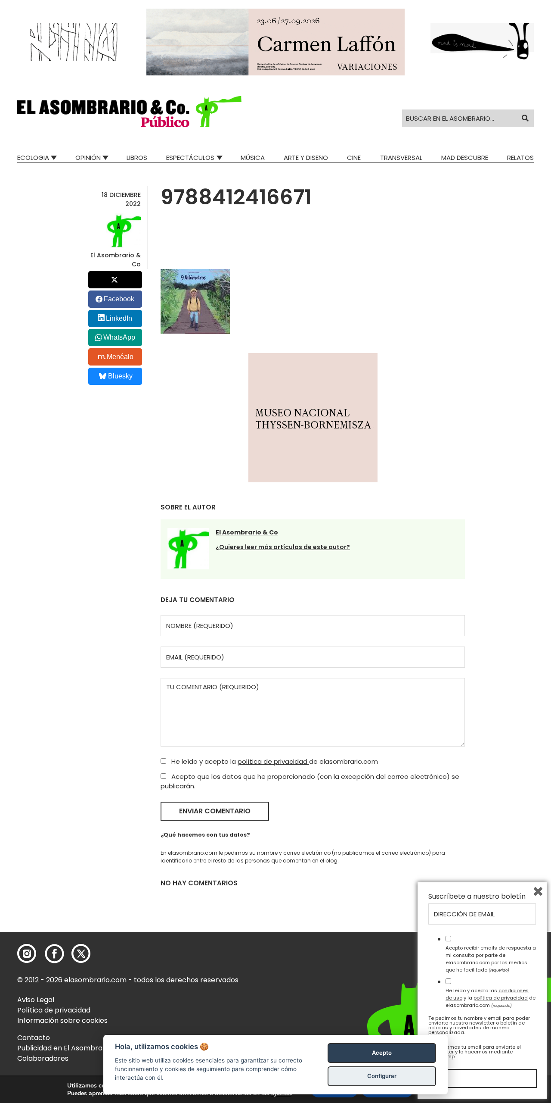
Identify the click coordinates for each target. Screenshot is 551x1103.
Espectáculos (190, 157)
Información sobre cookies (62, 1020)
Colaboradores (42, 1058)
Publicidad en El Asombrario (64, 1048)
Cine (354, 157)
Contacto (33, 1038)
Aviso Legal (35, 1000)
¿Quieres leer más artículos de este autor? (283, 547)
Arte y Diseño (306, 157)
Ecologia (33, 157)
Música (253, 157)
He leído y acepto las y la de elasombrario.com (491, 998)
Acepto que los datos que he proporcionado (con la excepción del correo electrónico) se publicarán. (310, 781)
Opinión (88, 157)
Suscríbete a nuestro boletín (477, 896)
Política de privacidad (53, 1010)
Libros (137, 157)
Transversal (401, 157)
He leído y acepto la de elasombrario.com (274, 761)
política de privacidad (273, 761)
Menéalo (120, 356)
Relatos (520, 157)
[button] (129, 111)
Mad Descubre (464, 157)
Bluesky (120, 376)
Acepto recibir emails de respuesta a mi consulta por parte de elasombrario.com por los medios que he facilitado (491, 958)
